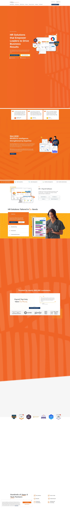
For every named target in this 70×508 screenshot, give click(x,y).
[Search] (59, 4)
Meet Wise (12, 153)
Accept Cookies (27, 502)
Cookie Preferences (27, 504)
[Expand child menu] (24, 4)
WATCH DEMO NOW (25, 55)
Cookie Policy (16, 505)
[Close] (31, 500)
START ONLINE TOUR (14, 55)
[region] (16, 503)
